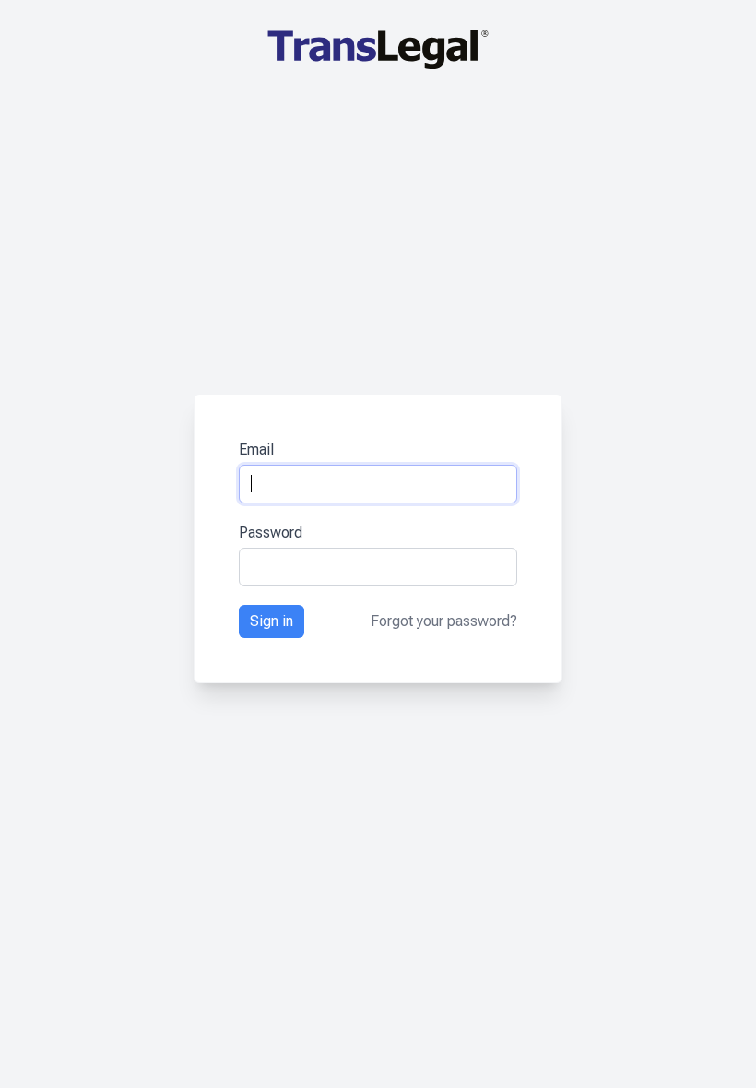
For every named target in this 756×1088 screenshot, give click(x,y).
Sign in (271, 621)
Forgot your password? (444, 621)
